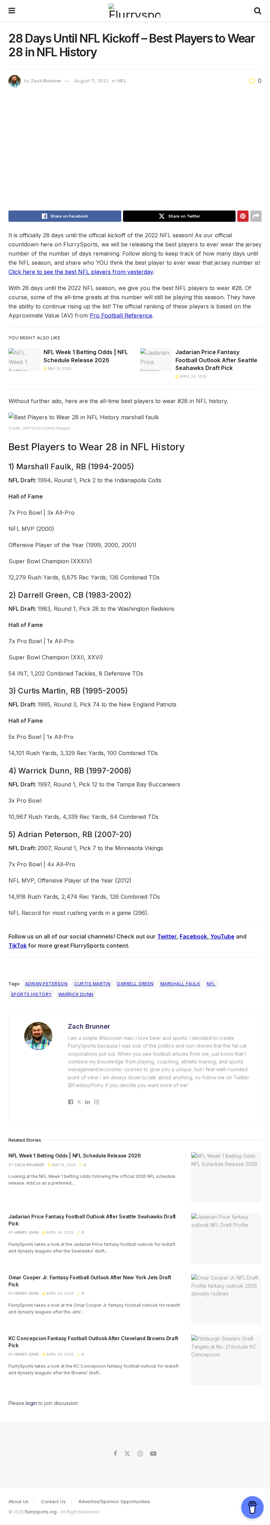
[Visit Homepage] (134, 11)
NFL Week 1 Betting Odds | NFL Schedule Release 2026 (74, 1156)
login (31, 1403)
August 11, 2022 (91, 80)
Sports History (31, 994)
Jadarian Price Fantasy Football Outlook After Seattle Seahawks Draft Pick (216, 360)
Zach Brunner (46, 80)
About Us (18, 1501)
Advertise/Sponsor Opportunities (114, 1501)
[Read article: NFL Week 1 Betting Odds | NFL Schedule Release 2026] (24, 359)
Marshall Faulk (180, 983)
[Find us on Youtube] (153, 1454)
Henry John (26, 1232)
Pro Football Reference (121, 315)
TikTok (17, 945)
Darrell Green (135, 983)
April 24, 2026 (193, 376)
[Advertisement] (135, 150)
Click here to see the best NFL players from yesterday (80, 271)
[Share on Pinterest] (243, 216)
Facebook (193, 936)
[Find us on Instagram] (140, 1454)
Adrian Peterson (46, 983)
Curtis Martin (92, 983)
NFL (121, 80)
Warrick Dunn (76, 994)
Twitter (166, 936)
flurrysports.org (41, 1511)
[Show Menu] (11, 10)
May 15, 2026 (59, 368)
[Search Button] (258, 10)
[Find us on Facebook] (115, 1454)
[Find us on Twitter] (127, 1454)
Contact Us (53, 1501)
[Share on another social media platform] (256, 216)
